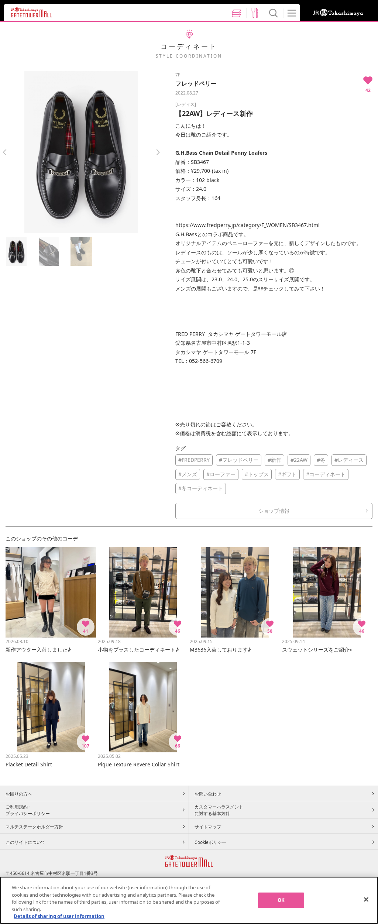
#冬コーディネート (200, 488)
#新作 (274, 459)
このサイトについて (25, 842)
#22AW (299, 459)
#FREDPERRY (194, 459)
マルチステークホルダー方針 (34, 826)
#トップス (257, 474)
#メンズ (187, 474)
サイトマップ (208, 826)
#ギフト (287, 474)
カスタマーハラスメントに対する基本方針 (219, 810)
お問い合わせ (208, 794)
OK (281, 900)
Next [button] (157, 152)
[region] (189, 900)
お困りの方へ (19, 794)
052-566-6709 (205, 360)
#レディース (349, 459)
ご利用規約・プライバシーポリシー (28, 810)
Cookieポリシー (210, 842)
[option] (81, 152)
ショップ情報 (273, 510)
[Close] (366, 900)
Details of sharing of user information (59, 916)
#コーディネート (326, 474)
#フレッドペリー (238, 459)
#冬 (321, 459)
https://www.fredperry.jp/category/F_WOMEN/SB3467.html (247, 225)
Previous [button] (4, 152)
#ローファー (221, 474)
